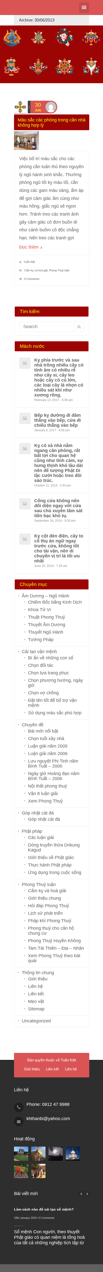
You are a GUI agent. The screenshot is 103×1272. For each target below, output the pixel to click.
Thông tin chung (38, 972)
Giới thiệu (38, 978)
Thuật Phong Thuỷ (46, 617)
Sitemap (36, 1008)
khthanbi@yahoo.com (48, 1118)
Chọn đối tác (40, 665)
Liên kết (36, 993)
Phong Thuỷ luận (59, 270)
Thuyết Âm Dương (46, 624)
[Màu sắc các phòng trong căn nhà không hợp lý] (51, 140)
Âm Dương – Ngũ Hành (45, 595)
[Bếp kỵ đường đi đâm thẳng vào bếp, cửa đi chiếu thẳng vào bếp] (24, 418)
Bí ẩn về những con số (50, 657)
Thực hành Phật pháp (50, 864)
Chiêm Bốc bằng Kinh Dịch (55, 602)
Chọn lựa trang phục (48, 672)
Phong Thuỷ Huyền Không (54, 940)
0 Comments (32, 278)
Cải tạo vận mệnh (39, 651)
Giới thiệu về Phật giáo (51, 857)
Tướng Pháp (41, 639)
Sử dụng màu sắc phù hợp (55, 712)
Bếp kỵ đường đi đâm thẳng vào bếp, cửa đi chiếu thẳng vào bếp (57, 420)
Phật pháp (32, 831)
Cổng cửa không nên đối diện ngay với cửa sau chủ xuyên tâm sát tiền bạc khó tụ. (58, 508)
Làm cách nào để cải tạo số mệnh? (44, 1209)
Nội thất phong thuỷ (47, 786)
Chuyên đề (33, 724)
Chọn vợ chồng (43, 692)
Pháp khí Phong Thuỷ (49, 920)
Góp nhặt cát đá (38, 813)
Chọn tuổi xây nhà (46, 738)
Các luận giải (41, 837)
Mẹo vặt (36, 1001)
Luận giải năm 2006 (48, 753)
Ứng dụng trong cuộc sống (54, 872)
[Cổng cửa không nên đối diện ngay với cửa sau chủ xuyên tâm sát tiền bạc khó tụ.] (24, 503)
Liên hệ (35, 986)
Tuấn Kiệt (29, 261)
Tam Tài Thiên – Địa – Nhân (56, 948)
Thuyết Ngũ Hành (45, 632)
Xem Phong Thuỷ (45, 801)
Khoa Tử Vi (39, 609)
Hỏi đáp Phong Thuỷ (48, 905)
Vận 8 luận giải (43, 793)
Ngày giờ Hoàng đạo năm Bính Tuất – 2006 (54, 776)
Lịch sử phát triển (45, 913)
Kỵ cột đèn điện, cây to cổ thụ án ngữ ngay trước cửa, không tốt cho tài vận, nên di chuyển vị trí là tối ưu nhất (58, 548)
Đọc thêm (29, 247)
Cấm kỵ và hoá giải (36, 270)
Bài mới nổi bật (43, 731)
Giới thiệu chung (44, 898)
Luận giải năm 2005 (48, 746)
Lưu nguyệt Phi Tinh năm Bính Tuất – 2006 (53, 764)
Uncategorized (36, 1020)
